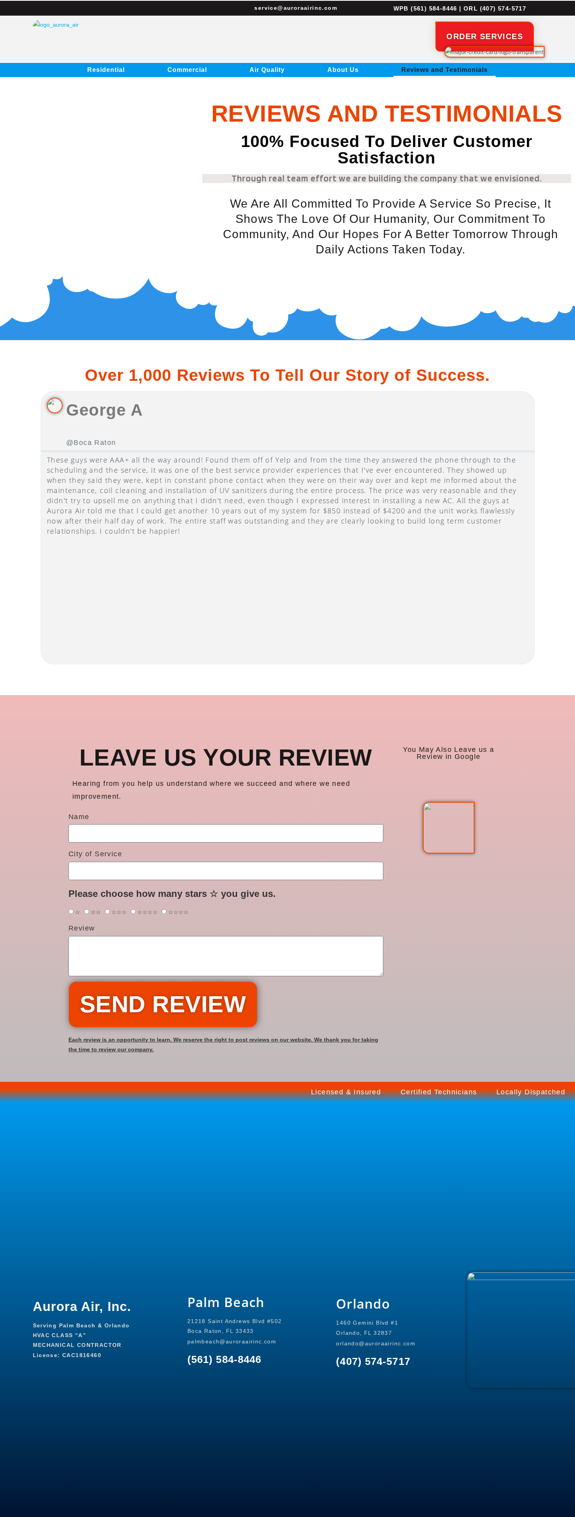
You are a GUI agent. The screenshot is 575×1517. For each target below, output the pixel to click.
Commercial (187, 69)
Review (81, 928)
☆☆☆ (119, 912)
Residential (106, 69)
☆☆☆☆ (147, 912)
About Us (343, 69)
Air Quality (267, 69)
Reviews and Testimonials (444, 69)
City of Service (95, 854)
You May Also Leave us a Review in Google (448, 753)
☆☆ (96, 912)
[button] (41, 527)
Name (79, 817)
